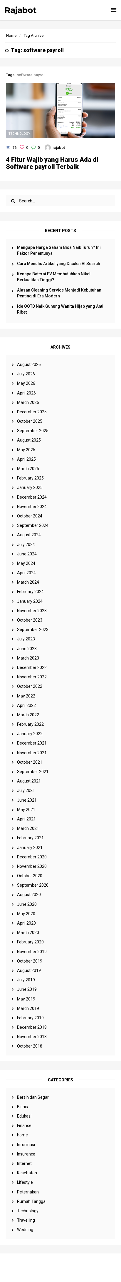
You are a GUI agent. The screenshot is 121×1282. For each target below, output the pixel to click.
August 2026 (29, 364)
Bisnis (22, 1106)
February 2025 (30, 478)
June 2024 (27, 554)
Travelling (26, 1220)
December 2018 (32, 1027)
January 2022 (30, 733)
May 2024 (26, 563)
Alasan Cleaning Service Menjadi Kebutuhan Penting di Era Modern (59, 293)
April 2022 (26, 705)
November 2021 (32, 752)
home (22, 1135)
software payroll (31, 75)
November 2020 (32, 866)
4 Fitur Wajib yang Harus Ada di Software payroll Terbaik (52, 163)
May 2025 (26, 449)
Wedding (25, 1229)
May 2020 (26, 913)
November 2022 (32, 677)
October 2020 (29, 875)
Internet (24, 1163)
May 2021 (26, 809)
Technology (27, 1210)
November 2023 (32, 610)
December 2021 (32, 743)
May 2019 (26, 999)
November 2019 (32, 951)
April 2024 (26, 572)
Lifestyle (25, 1182)
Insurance (26, 1154)
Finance (24, 1125)
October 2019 (29, 961)
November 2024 (32, 506)
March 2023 (28, 658)
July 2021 (26, 790)
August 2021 (29, 781)
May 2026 (26, 383)
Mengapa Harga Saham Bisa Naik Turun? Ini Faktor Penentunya (59, 250)
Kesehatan (27, 1173)
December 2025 (32, 411)
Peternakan (28, 1192)
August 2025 (29, 440)
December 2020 (32, 857)
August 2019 (29, 970)
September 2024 (32, 525)
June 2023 (27, 648)
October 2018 (29, 1046)
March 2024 (28, 582)
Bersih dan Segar (33, 1097)
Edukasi (24, 1116)
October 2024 (29, 516)
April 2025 (26, 459)
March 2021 (28, 828)
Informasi (26, 1144)
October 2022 (29, 686)
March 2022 (28, 714)
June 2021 (27, 800)
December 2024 (32, 497)
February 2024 (30, 591)
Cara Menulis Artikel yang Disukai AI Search (58, 263)
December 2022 (32, 667)
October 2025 (29, 421)
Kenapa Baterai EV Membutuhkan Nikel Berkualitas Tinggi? (53, 277)
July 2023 (26, 639)
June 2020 (27, 904)
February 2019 (30, 1017)
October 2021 (29, 762)
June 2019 (27, 989)
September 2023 (32, 629)
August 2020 (29, 894)
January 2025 (30, 487)
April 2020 (26, 923)
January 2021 (30, 847)
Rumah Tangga (31, 1201)
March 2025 (28, 468)
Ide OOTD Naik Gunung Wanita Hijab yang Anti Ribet (60, 309)
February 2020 (30, 942)
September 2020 (32, 885)
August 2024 (29, 534)
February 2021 (30, 837)
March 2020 (28, 932)
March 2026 (28, 402)
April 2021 (26, 819)
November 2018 (32, 1036)
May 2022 (26, 696)
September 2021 (32, 771)
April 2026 (26, 393)
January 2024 (30, 601)
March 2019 (28, 1008)
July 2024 (26, 544)
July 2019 (26, 980)
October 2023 (29, 620)
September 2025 (32, 430)
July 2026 (26, 374)
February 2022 (30, 724)
